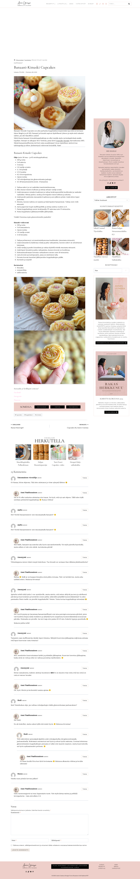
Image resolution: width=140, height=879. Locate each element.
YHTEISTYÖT (116, 868)
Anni (71, 3)
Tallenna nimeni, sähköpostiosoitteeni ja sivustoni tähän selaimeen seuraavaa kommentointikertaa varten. (50, 845)
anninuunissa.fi (118, 180)
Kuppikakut (18, 63)
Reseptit (102, 866)
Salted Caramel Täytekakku (99, 229)
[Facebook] (103, 3)
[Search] (126, 270)
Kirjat (91, 3)
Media (116, 866)
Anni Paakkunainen (29, 492)
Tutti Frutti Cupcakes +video (58, 463)
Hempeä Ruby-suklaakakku (75, 463)
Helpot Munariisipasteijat (40, 463)
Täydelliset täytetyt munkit (101, 258)
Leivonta (38, 415)
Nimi (14, 840)
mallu (20, 510)
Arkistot (111, 197)
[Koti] (14, 60)
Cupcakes (18, 415)
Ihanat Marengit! (17, 426)
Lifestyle (101, 868)
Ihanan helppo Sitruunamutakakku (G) (119, 231)
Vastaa (85, 478)
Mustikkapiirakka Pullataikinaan (23, 463)
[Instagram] (96, 3)
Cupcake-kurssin (62, 141)
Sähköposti (56, 840)
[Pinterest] (106, 3)
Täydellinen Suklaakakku (116, 258)
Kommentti (16, 812)
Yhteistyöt (81, 3)
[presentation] (23, 452)
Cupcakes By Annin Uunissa (77, 426)
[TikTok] (100, 3)
